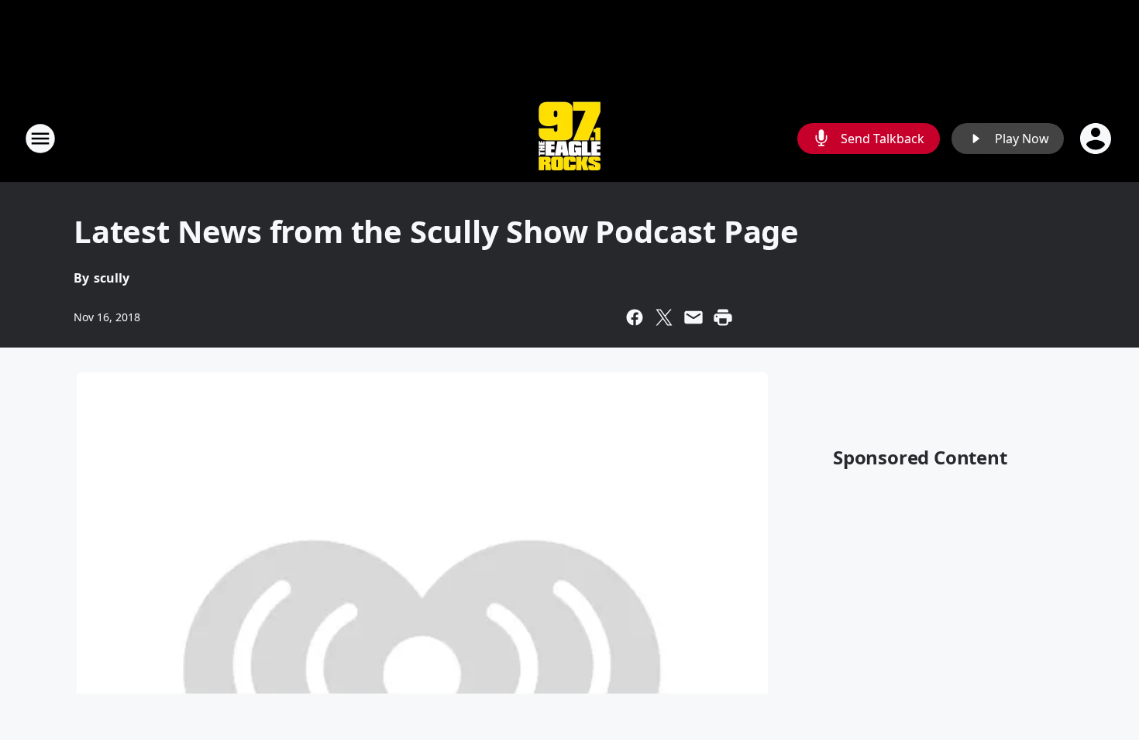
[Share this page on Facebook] (634, 317)
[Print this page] (723, 317)
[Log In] (1097, 138)
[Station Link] (569, 138)
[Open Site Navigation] (40, 138)
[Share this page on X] (664, 317)
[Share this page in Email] (693, 317)
